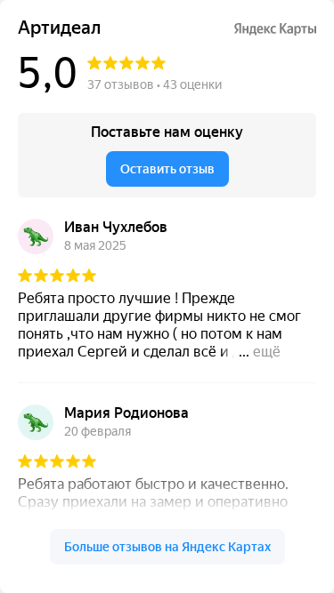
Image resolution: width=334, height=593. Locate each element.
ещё (267, 351)
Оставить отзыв (167, 169)
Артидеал (59, 28)
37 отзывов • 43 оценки (154, 84)
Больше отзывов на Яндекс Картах (167, 547)
